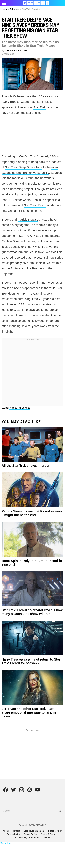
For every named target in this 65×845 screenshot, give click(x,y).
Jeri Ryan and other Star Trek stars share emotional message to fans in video (29, 712)
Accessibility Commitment (27, 837)
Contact (16, 831)
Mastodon (5, 843)
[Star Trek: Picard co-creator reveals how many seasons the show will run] (32, 588)
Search (60, 811)
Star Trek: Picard (35, 205)
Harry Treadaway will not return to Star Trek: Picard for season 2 (31, 661)
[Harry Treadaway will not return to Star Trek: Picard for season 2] (32, 638)
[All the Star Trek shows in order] (32, 444)
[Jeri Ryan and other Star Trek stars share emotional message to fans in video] (32, 687)
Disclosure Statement (34, 831)
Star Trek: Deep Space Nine (23, 167)
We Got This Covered (20, 407)
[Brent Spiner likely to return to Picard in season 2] (32, 539)
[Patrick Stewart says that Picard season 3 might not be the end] (32, 489)
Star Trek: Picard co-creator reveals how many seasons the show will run (32, 612)
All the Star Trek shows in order (26, 465)
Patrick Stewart (28, 219)
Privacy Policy (13, 834)
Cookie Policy (30, 834)
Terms (47, 837)
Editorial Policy (55, 831)
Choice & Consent (49, 834)
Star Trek (40, 107)
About (6, 831)
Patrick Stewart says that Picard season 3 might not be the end (32, 513)
